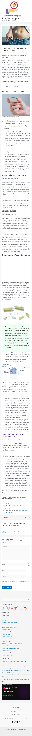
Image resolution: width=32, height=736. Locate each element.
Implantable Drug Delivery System (13, 505)
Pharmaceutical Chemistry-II (8, 645)
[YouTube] (19, 722)
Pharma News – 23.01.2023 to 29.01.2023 (12, 661)
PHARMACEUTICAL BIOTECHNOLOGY (11, 643)
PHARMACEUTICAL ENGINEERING (10, 648)
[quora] (21, 608)
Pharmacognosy (5, 652)
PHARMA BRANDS (6, 629)
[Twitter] (15, 722)
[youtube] (25, 608)
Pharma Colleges (6, 631)
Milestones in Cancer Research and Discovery (13, 674)
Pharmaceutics (5, 650)
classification (24, 510)
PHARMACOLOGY (6, 655)
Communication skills (7, 618)
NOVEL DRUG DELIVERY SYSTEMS (16, 53)
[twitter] (4, 608)
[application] (16, 692)
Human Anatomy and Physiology (9, 622)
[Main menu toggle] (29, 11)
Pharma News (5, 638)
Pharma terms (5, 641)
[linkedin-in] (16, 608)
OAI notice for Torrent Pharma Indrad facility (12, 679)
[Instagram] (17, 722)
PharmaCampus (10, 18)
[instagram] (12, 608)
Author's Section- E (6, 615)
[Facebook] (12, 722)
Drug (3, 620)
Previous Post (5, 517)
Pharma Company (6, 634)
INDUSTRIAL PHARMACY (8, 625)
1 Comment (4, 53)
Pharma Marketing (6, 636)
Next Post (28, 517)
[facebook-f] (8, 608)
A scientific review (9, 512)
